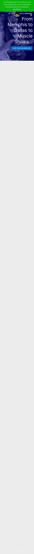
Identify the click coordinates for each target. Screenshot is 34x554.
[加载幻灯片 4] (20, 551)
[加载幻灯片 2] (16, 551)
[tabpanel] (17, 30)
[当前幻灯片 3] (18, 551)
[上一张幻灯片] (4, 551)
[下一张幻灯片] (30, 551)
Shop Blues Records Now (22, 48)
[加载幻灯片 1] (14, 551)
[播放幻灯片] (25, 551)
